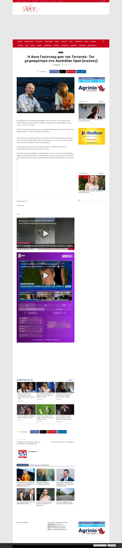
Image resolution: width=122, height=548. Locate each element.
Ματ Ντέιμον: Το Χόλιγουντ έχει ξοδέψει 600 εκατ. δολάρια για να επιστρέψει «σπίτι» (65, 484)
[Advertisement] (75, 8)
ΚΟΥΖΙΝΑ (20, 45)
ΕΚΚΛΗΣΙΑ (74, 45)
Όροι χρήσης (35, 1)
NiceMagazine (57, 64)
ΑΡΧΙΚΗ (20, 41)
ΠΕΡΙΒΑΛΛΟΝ (47, 45)
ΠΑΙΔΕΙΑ (39, 45)
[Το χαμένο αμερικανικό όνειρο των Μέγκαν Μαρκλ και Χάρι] (26, 494)
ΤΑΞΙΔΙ (86, 41)
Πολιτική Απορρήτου (44, 1)
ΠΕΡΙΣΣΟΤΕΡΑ (92, 45)
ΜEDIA (57, 41)
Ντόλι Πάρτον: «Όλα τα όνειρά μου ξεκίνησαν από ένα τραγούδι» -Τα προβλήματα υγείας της (25, 484)
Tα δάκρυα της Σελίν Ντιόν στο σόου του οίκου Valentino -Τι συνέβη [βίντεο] (28, 442)
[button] (103, 41)
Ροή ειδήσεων (61, 1)
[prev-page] (18, 509)
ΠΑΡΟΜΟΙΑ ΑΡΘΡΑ (23, 465)
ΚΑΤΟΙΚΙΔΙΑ (82, 45)
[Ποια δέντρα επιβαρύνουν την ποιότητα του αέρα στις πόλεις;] (65, 494)
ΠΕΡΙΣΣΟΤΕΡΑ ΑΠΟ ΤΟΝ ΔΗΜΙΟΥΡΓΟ (39, 465)
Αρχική (18, 49)
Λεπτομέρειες (111, 545)
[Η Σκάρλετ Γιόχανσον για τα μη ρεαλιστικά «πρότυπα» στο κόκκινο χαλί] (46, 494)
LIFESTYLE (64, 41)
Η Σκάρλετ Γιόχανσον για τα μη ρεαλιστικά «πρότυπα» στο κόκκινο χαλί (44, 503)
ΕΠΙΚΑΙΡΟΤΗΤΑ (29, 41)
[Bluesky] (104, 1)
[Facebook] (96, 1)
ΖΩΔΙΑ (33, 45)
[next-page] (20, 509)
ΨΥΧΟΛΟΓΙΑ (65, 45)
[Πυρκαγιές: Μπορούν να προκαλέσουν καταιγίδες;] (46, 475)
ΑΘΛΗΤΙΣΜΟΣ (49, 41)
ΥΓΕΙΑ (71, 41)
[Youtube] (101, 1)
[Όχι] (120, 545)
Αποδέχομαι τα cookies (100, 545)
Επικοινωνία (53, 1)
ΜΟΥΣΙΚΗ (56, 45)
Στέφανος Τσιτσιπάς (53, 140)
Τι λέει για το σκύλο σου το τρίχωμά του (62, 442)
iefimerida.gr (20, 205)
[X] (98, 1)
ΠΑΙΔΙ (27, 45)
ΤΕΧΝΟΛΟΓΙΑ (78, 41)
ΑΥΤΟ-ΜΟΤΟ (38, 41)
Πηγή (18, 214)
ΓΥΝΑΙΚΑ (93, 41)
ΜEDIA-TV (23, 49)
